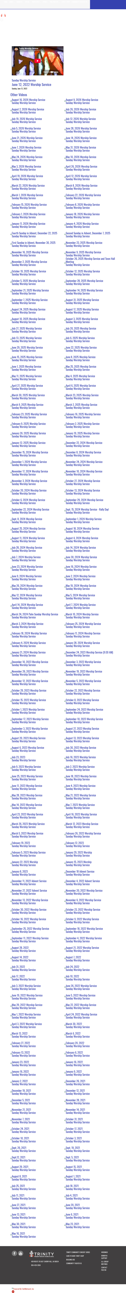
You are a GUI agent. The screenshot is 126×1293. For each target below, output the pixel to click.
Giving (45, 2)
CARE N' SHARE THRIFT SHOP (75, 1256)
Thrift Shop (66, 2)
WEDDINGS (104, 1252)
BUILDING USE (70, 1259)
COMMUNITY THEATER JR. (74, 1263)
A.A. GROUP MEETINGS (104, 1262)
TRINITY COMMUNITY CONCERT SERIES (78, 1252)
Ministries (36, 2)
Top (13, 1291)
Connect (19, 2)
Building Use (54, 2)
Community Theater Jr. (80, 2)
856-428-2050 (36, 1265)
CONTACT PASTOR (104, 1268)
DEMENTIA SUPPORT (104, 1256)
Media (27, 2)
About (11, 2)
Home (5, 2)
